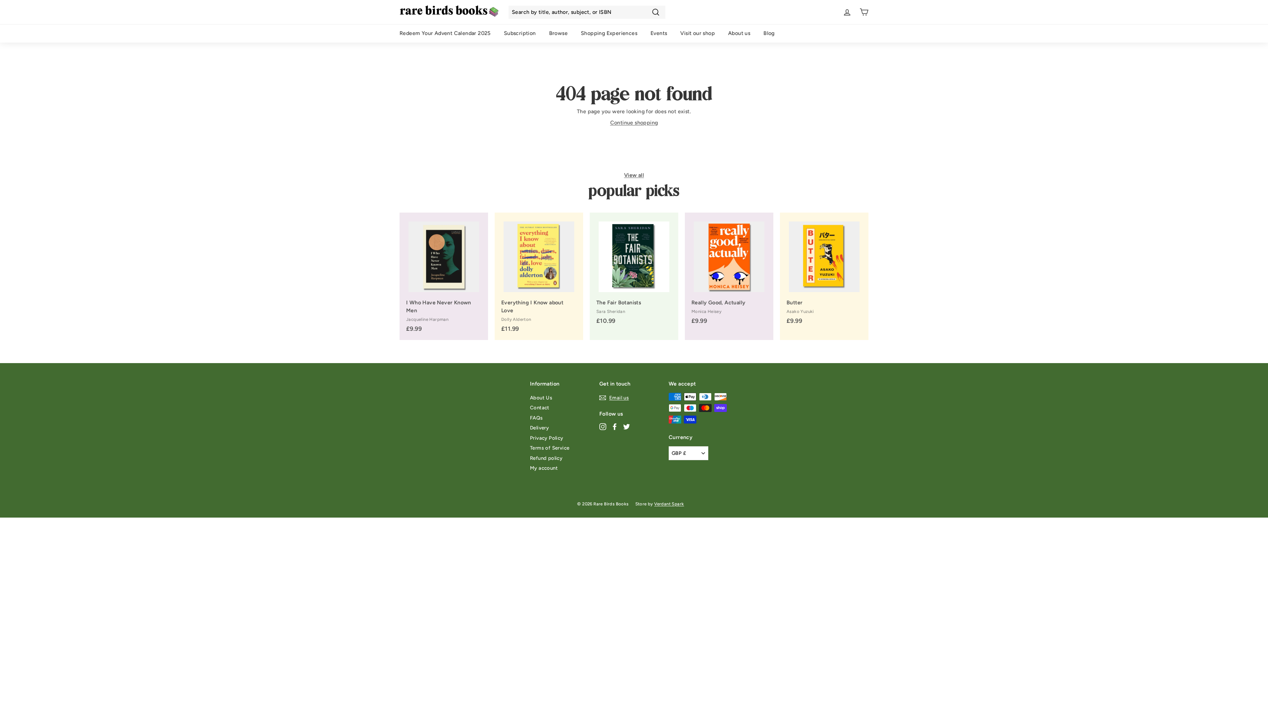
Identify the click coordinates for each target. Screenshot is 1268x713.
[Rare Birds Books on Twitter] (626, 426)
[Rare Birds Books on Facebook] (614, 426)
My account (544, 468)
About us (739, 33)
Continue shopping (634, 122)
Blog (769, 33)
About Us (541, 398)
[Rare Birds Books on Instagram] (602, 426)
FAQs (536, 418)
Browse (558, 33)
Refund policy (546, 458)
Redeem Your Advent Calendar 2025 (445, 33)
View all (634, 175)
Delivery (539, 428)
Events (659, 33)
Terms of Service (549, 448)
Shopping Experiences (609, 33)
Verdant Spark (669, 503)
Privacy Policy (546, 438)
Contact (539, 408)
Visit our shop (697, 33)
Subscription (520, 33)
